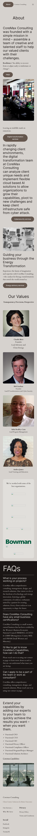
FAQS (8, 75)
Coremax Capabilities (11, 758)
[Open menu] (33, 4)
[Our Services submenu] (11, 807)
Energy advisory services (15, 285)
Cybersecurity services (22, 219)
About (8, 4)
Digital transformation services (15, 138)
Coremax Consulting (20, 4)
